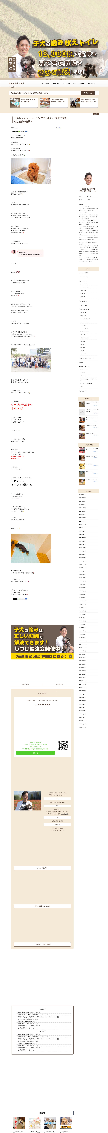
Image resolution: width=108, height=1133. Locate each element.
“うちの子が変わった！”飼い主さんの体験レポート (58, 102)
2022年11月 (81, 644)
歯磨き (82, 290)
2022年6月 (81, 660)
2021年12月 (81, 680)
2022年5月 (81, 664)
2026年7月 (81, 497)
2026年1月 (81, 517)
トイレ (59, 128)
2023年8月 (81, 614)
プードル (83, 376)
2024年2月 (81, 594)
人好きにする (83, 331)
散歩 (82, 341)
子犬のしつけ (83, 309)
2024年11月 (81, 564)
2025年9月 (81, 531)
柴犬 (82, 386)
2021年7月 (81, 697)
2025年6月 (81, 541)
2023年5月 (81, 624)
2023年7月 (81, 617)
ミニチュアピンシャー (85, 383)
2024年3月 (81, 591)
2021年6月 (81, 700)
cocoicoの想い (46, 83)
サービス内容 (83, 301)
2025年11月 (81, 524)
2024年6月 (81, 581)
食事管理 (83, 354)
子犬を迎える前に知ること (85, 358)
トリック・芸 (83, 328)
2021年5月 (81, 704)
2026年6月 (81, 501)
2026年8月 (81, 494)
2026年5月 (81, 504)
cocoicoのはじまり (90, 433)
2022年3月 (81, 670)
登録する (35, 753)
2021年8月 (81, 694)
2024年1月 (81, 597)
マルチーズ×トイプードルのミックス (88, 379)
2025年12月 (81, 521)
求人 (81, 362)
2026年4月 (81, 507)
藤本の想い (82, 391)
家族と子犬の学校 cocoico (16, 83)
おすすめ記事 (83, 277)
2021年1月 (81, 717)
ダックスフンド (84, 369)
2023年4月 (81, 627)
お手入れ (82, 281)
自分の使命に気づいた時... (91, 425)
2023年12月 (81, 601)
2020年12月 (81, 720)
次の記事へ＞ (59, 684)
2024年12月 (81, 561)
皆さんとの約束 (89, 464)
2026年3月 (81, 511)
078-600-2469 (42, 704)
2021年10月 (81, 687)
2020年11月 (81, 724)
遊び (82, 344)
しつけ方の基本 (84, 318)
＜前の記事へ (25, 684)
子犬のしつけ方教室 (79, 83)
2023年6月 (81, 621)
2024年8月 (81, 574)
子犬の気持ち (83, 338)
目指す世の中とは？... (90, 471)
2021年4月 (81, 707)
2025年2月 (81, 554)
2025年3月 (81, 551)
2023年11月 (81, 604)
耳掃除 (82, 296)
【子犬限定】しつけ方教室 (42, 906)
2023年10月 (81, 607)
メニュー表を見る (42, 868)
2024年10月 (81, 567)
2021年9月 (81, 690)
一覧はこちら (88, 93)
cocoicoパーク (83, 272)
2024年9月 (81, 571)
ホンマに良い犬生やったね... (92, 479)
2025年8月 (81, 534)
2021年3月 (81, 710)
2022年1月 (81, 677)
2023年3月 (81, 630)
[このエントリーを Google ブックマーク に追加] (26, 131)
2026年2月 (81, 514)
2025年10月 (81, 527)
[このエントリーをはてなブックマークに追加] (27, 131)
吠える (82, 334)
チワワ (82, 372)
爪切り (82, 293)
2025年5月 (81, 544)
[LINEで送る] (21, 131)
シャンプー (83, 284)
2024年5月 (81, 584)
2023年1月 (81, 637)
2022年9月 (81, 651)
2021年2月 (81, 714)
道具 (82, 347)
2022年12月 (81, 640)
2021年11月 (81, 684)
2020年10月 (81, 727)
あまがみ (83, 312)
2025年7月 (81, 537)
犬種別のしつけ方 (84, 366)
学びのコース (66, 83)
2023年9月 (81, 611)
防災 (82, 350)
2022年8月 (81, 654)
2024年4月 (81, 587)
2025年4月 (81, 547)
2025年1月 (81, 557)
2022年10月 (81, 647)
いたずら (83, 315)
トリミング (82, 305)
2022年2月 (81, 674)
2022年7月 (81, 657)
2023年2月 (81, 634)
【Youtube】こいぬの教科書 (42, 944)
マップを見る (64, 814)
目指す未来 (56, 83)
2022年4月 (81, 667)
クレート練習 (83, 322)
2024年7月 (81, 577)
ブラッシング (83, 287)
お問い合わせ (91, 83)
